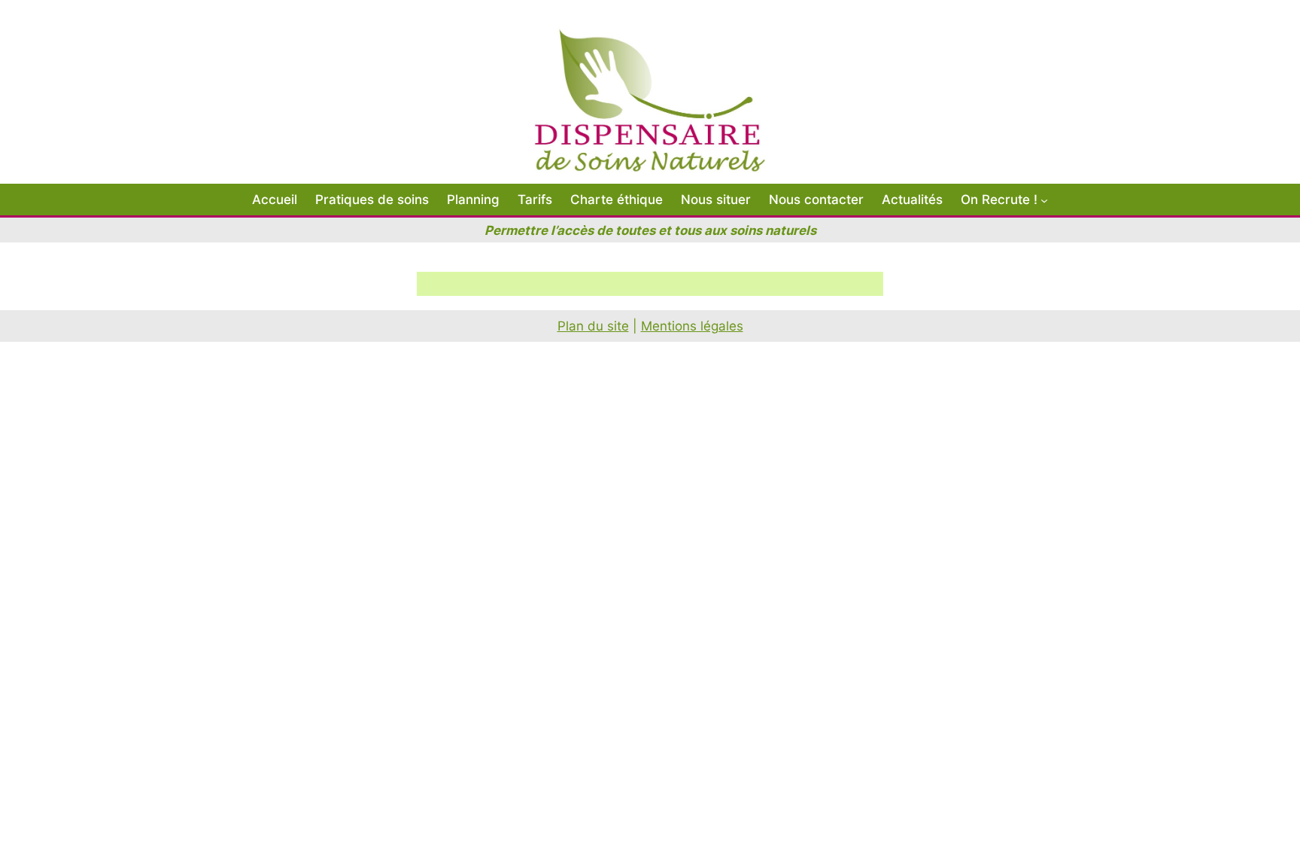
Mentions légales (692, 326)
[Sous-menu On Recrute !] (1044, 199)
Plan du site (593, 326)
